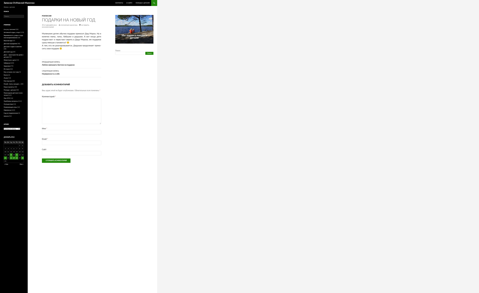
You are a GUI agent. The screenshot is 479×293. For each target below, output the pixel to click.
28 (17, 158)
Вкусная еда (8, 40)
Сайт (44, 149)
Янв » (21, 164)
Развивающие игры (10, 107)
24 (5, 158)
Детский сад (8, 52)
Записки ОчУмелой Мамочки (19, 3)
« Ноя (6, 164)
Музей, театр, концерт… (12, 84)
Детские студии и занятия (13, 46)
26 (11, 158)
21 (17, 155)
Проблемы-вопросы (11, 101)
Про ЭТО (7, 98)
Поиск (117, 51)
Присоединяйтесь (140, 45)
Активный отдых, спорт (12, 32)
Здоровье (7, 66)
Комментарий (49, 97)
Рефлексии (46, 16)
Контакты (119, 3)
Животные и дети (10, 60)
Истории (7, 69)
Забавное (7, 63)
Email (45, 139)
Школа (6, 116)
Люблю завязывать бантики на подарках (58, 63)
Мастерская (8, 81)
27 (14, 158)
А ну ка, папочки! (9, 29)
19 (11, 155)
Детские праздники (10, 43)
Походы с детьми (143, 3)
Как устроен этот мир (11, 72)
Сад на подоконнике (11, 113)
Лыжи (6, 78)
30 (22, 158)
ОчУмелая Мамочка (68, 25)
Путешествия (8, 104)
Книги (6, 75)
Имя (44, 129)
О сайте (129, 3)
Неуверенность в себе (51, 72)
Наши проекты (9, 87)
